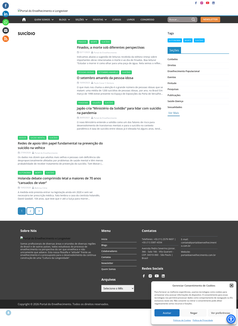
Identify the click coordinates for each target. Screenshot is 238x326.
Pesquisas (173, 89)
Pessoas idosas (86, 72)
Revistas (98, 19)
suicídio (106, 41)
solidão (96, 102)
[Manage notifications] (8, 312)
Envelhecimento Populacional (184, 71)
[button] (231, 285)
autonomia (25, 172)
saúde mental (37, 137)
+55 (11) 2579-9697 (164, 239)
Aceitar (167, 313)
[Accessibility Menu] (231, 319)
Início (104, 239)
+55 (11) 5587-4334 (152, 242)
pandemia (83, 102)
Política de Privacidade (203, 320)
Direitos (172, 65)
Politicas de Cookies (182, 320)
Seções (79, 19)
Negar (193, 313)
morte (94, 41)
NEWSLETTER (210, 19)
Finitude (172, 83)
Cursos (116, 19)
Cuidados (173, 59)
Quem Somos (42, 19)
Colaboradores (109, 251)
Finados (82, 41)
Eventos (172, 77)
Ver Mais (173, 113)
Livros (131, 19)
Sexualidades (175, 107)
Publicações (174, 95)
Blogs (62, 19)
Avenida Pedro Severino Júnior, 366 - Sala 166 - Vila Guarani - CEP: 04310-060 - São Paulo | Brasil (158, 253)
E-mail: (184, 239)
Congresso (147, 19)
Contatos (106, 257)
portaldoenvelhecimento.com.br (198, 255)
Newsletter (107, 263)
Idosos (22, 137)
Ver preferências (220, 313)
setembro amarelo (108, 72)
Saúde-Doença (175, 101)
